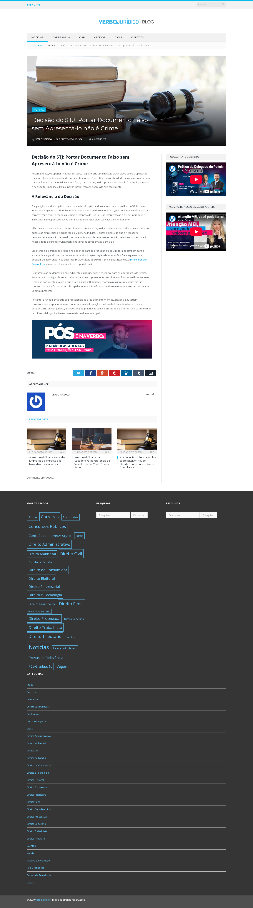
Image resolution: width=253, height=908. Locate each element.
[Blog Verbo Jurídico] (126, 21)
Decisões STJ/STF (61, 536)
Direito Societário (74, 619)
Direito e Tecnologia (45, 594)
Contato (137, 37)
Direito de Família (40, 562)
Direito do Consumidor (48, 569)
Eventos (70, 637)
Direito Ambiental (42, 554)
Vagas (61, 666)
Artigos (99, 37)
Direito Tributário (45, 636)
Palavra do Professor (64, 648)
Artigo (33, 517)
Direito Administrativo (49, 544)
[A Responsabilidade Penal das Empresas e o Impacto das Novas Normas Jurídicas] (46, 440)
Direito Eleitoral (42, 578)
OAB (82, 37)
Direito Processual (44, 618)
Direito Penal (71, 603)
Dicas (118, 37)
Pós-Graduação (40, 666)
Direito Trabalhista (45, 627)
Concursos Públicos (47, 526)
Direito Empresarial (44, 586)
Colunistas (70, 517)
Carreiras (59, 37)
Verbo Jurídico (44, 139)
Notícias (37, 37)
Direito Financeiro (42, 604)
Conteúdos (37, 535)
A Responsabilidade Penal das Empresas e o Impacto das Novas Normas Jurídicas (47, 460)
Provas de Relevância (46, 657)
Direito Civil (71, 553)
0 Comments (99, 139)
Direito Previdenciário (39, 611)
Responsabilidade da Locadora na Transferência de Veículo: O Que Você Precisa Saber (92, 4)
